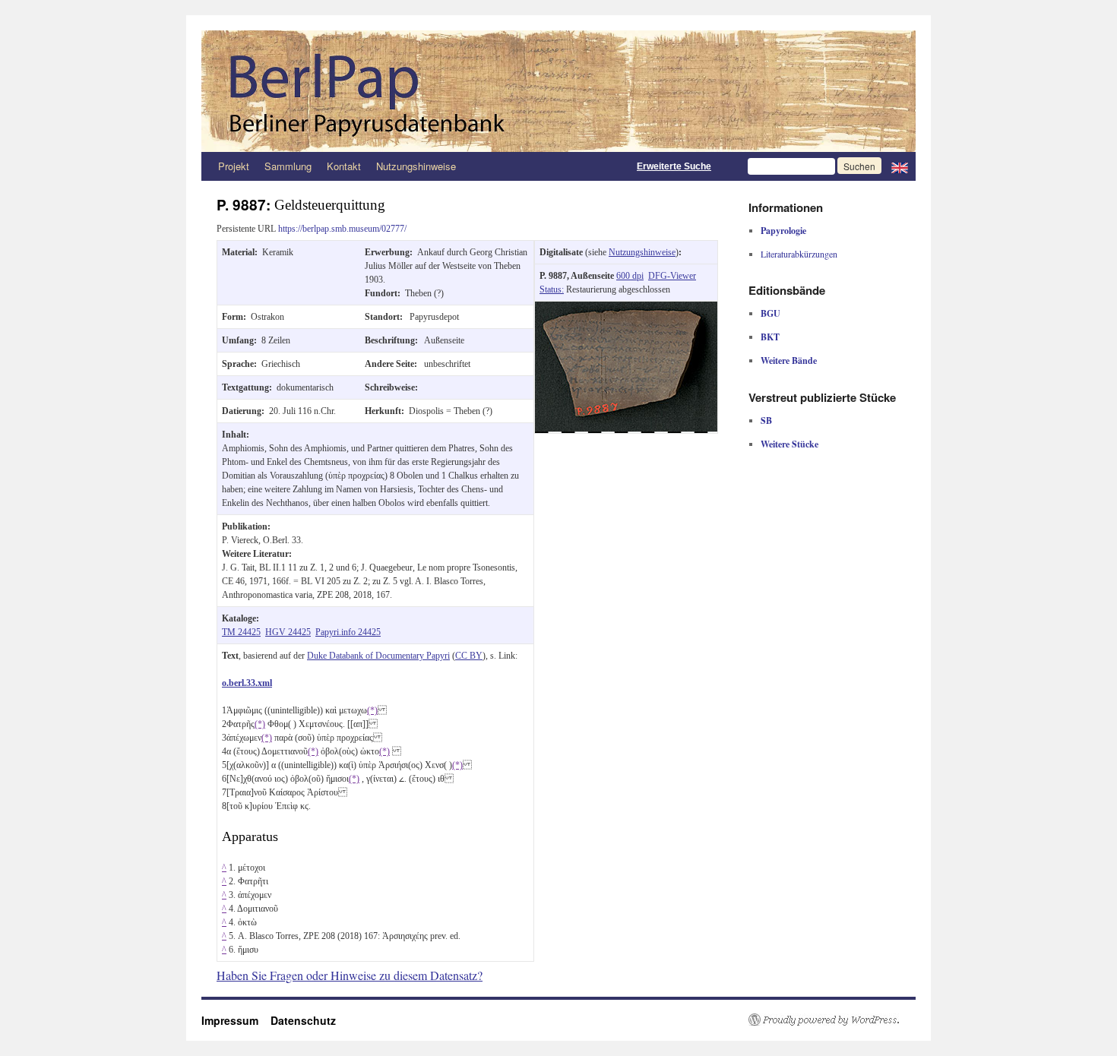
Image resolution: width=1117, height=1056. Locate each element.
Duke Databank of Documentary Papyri (378, 655)
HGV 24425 (288, 632)
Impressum (236, 1020)
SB (766, 420)
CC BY (469, 655)
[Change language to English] (900, 166)
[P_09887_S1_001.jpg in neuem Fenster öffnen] (626, 308)
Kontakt (344, 166)
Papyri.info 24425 (348, 632)
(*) (372, 710)
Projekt (233, 166)
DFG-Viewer (672, 275)
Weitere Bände (789, 360)
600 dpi (630, 275)
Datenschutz (303, 1020)
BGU (770, 313)
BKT (770, 336)
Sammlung (288, 166)
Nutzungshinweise (416, 166)
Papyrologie (783, 230)
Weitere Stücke (789, 444)
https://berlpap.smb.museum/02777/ (342, 228)
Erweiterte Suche (674, 166)
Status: (552, 289)
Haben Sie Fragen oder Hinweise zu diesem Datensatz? (350, 975)
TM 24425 (241, 632)
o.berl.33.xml (247, 683)
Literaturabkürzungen (799, 254)
